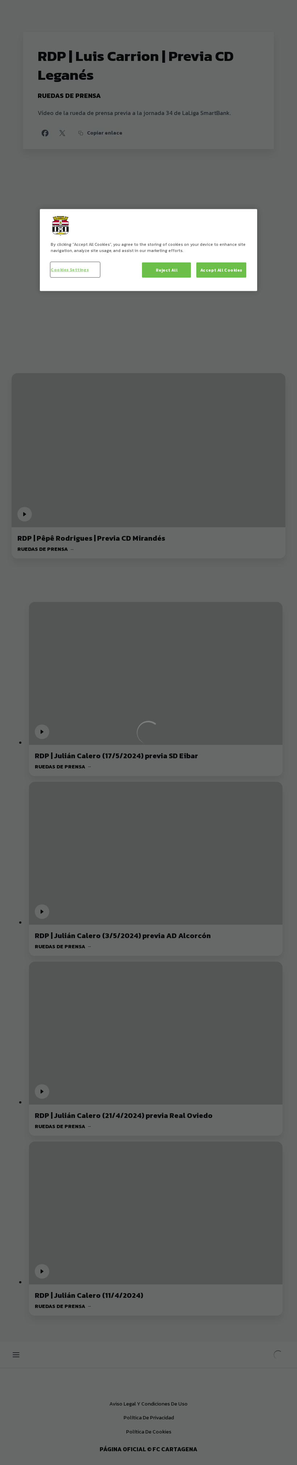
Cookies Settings (70, 270)
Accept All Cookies (221, 270)
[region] (148, 250)
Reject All (167, 270)
